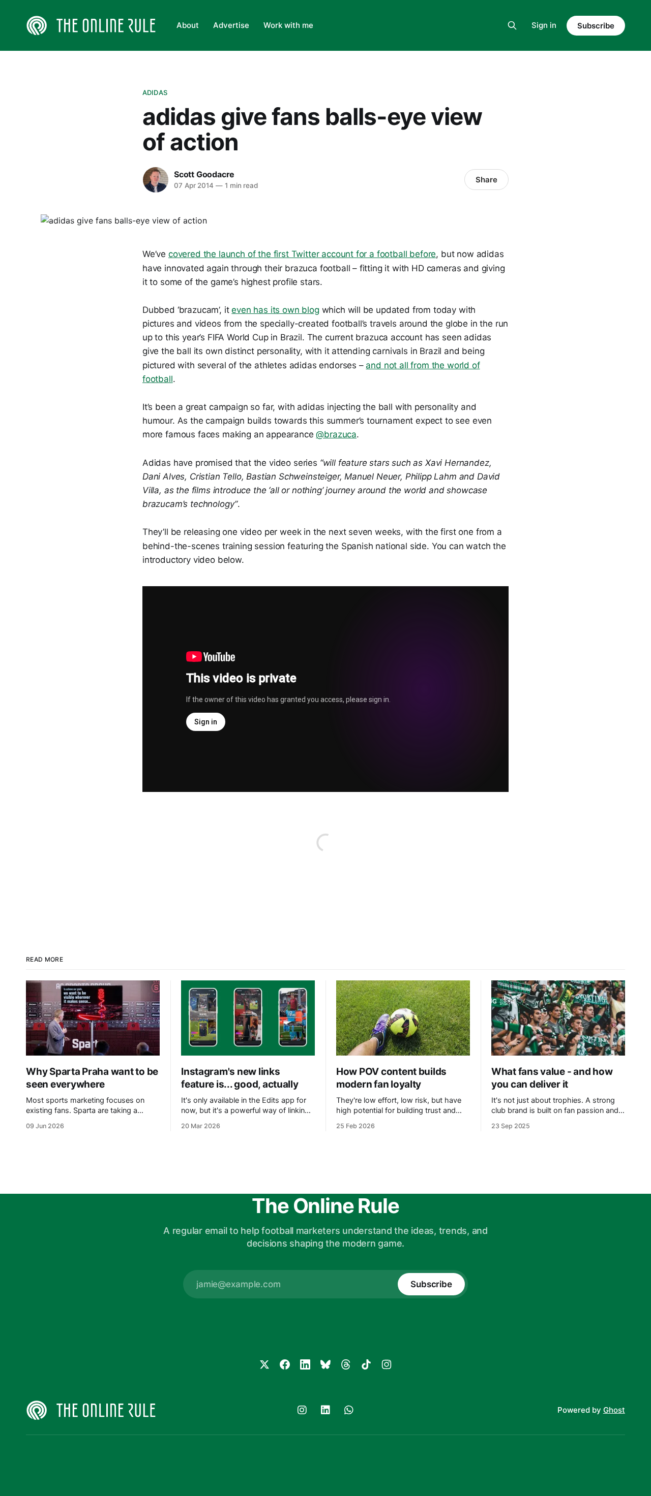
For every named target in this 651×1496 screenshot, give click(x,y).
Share (486, 179)
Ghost (614, 1410)
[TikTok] (366, 1364)
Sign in (543, 25)
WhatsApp (348, 1410)
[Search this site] (512, 25)
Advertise (231, 25)
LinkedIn (325, 1410)
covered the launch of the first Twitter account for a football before (302, 254)
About (187, 25)
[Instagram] (386, 1364)
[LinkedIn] (305, 1364)
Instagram (302, 1410)
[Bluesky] (325, 1364)
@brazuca (336, 434)
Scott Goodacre (204, 174)
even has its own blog (275, 310)
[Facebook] (285, 1364)
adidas (154, 92)
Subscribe (595, 25)
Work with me (288, 25)
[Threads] (346, 1364)
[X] (264, 1364)
